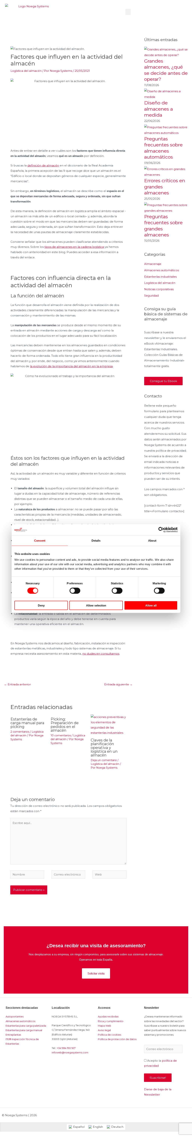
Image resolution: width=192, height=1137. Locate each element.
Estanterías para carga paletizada (26, 1025)
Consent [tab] (39, 540)
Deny (41, 605)
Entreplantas (13, 1034)
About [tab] (152, 540)
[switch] (75, 591)
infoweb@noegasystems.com (70, 1052)
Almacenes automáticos (161, 270)
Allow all (151, 605)
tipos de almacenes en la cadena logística (74, 247)
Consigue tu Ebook (163, 381)
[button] (128, 12)
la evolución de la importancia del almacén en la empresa (71, 366)
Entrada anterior (17, 684)
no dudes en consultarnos (100, 653)
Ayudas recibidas (108, 1016)
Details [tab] (96, 540)
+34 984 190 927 (66, 1047)
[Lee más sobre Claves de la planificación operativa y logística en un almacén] (108, 724)
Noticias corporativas (159, 289)
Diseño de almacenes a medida (158, 109)
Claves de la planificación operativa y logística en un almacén (104, 747)
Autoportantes (14, 1016)
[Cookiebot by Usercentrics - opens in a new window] (161, 529)
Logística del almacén (26, 71)
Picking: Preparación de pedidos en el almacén (65, 725)
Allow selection (96, 605)
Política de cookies (109, 1034)
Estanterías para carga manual (24, 1030)
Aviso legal (104, 1030)
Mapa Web (104, 1025)
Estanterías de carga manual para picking (27, 723)
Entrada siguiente (118, 684)
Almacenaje (152, 264)
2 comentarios (19, 731)
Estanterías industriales (160, 276)
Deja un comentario (104, 760)
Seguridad (151, 295)
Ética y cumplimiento (110, 1021)
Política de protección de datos (117, 1039)
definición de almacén (43, 165)
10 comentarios (61, 735)
